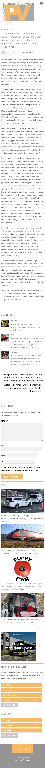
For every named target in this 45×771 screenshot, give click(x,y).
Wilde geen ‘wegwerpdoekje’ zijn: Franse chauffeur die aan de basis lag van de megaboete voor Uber (21, 518)
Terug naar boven (22, 749)
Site (2, 461)
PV (8, 52)
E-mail (4, 455)
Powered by (18, 760)
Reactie (4, 421)
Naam (3, 445)
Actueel (4, 29)
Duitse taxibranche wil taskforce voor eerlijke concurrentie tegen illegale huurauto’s (23, 387)
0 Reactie (15, 52)
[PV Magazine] (18, 21)
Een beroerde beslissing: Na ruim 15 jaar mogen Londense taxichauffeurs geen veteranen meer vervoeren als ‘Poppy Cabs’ (21, 586)
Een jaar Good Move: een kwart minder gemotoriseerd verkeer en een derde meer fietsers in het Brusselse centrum (22, 377)
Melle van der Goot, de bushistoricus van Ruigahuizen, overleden (25, 327)
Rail (11, 29)
